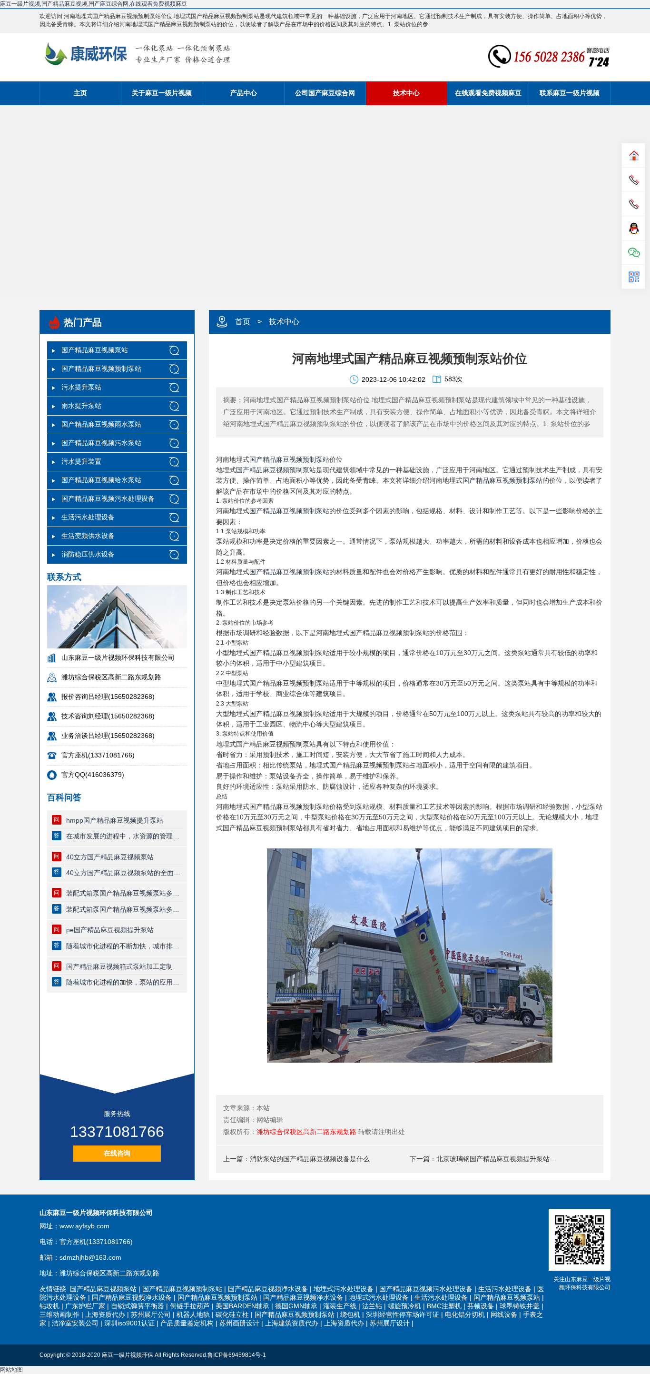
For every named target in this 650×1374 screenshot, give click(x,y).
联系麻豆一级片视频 (570, 93)
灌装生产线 (339, 1306)
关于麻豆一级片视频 (162, 93)
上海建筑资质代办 (291, 1323)
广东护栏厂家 (85, 1306)
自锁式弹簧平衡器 (137, 1306)
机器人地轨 (193, 1314)
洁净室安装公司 (75, 1323)
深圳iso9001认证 (129, 1323)
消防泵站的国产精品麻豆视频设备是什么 (310, 1159)
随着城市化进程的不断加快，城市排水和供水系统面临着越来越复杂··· (124, 946)
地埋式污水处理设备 (344, 1289)
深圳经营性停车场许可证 (402, 1314)
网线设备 (504, 1314)
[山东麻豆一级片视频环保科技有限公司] (136, 54)
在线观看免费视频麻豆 (488, 93)
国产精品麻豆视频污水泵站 (101, 443)
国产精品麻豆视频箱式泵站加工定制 (119, 966)
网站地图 (11, 1369)
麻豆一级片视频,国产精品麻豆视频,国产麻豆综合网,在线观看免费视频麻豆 (93, 3)
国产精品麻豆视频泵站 (94, 350)
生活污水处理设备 (88, 517)
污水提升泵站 (81, 387)
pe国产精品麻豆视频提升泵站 (110, 930)
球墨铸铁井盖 (520, 1306)
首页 (242, 322)
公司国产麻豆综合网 (325, 93)
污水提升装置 (81, 461)
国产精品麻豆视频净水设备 (268, 1289)
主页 (80, 93)
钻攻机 (49, 1306)
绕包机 (350, 1314)
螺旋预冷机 (404, 1306)
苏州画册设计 (239, 1323)
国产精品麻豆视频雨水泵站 (101, 424)
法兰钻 (372, 1306)
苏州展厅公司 (151, 1314)
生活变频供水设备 (88, 535)
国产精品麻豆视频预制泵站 (101, 368)
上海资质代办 (105, 1314)
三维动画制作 (59, 1314)
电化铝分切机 (465, 1314)
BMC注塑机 (444, 1306)
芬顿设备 (480, 1306)
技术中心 (406, 93)
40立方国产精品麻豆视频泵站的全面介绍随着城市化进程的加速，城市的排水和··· (124, 872)
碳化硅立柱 (232, 1314)
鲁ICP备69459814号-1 (236, 1355)
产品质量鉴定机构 (187, 1323)
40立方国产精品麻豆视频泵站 (110, 857)
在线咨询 (117, 1153)
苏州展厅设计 (390, 1323)
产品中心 (243, 93)
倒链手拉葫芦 (190, 1306)
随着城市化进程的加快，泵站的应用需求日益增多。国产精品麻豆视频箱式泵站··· (124, 982)
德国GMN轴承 (296, 1306)
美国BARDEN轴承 (242, 1306)
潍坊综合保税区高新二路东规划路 (306, 1131)
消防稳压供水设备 (88, 554)
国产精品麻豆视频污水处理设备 (108, 498)
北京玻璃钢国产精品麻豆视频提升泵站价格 (498, 1159)
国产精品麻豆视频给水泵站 (101, 480)
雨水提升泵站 (81, 405)
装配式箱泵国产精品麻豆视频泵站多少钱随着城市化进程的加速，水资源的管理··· (124, 909)
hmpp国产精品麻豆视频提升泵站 (114, 820)
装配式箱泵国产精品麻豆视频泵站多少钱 (124, 893)
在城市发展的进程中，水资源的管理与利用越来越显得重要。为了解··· (124, 836)
